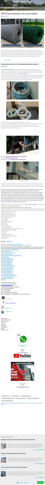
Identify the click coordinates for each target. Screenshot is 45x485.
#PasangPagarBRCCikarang (7, 259)
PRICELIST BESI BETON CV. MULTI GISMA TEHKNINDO (14, 467)
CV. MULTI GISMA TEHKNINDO (22, 2)
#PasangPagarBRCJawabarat (7, 267)
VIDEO (22, 350)
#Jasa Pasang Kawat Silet (21, 398)
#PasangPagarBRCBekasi (6, 261)
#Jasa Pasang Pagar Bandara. (7, 400)
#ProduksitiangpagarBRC (6, 254)
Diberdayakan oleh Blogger (23, 482)
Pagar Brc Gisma (9, 311)
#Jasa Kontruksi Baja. (15, 396)
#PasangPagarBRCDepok (6, 262)
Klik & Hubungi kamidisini (22, 346)
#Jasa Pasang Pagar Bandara (33, 398)
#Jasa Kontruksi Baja (5, 396)
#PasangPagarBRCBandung (7, 269)
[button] (43, 14)
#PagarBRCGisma (5, 257)
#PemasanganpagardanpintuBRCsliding (9, 250)
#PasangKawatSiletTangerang (7, 274)
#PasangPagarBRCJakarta (7, 258)
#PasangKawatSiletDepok (6, 272)
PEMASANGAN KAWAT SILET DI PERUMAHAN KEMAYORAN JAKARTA (19, 64)
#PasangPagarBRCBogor (6, 264)
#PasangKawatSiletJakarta (7, 268)
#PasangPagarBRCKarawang (7, 277)
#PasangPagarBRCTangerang (7, 265)
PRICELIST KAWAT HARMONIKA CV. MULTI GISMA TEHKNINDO (19, 14)
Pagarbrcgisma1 (9, 298)
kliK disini (22, 349)
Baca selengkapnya (39, 449)
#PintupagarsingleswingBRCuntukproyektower (11, 255)
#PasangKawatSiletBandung (7, 278)
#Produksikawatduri (5, 251)
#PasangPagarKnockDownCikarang (9, 275)
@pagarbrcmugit (9, 308)
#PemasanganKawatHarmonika (8, 252)
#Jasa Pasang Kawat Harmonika (7, 398)
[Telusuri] (43, 2)
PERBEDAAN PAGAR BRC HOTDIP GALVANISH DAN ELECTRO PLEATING (18, 439)
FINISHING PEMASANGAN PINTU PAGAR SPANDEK (13, 453)
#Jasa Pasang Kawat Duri (26, 396)
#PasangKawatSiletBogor (6, 271)
